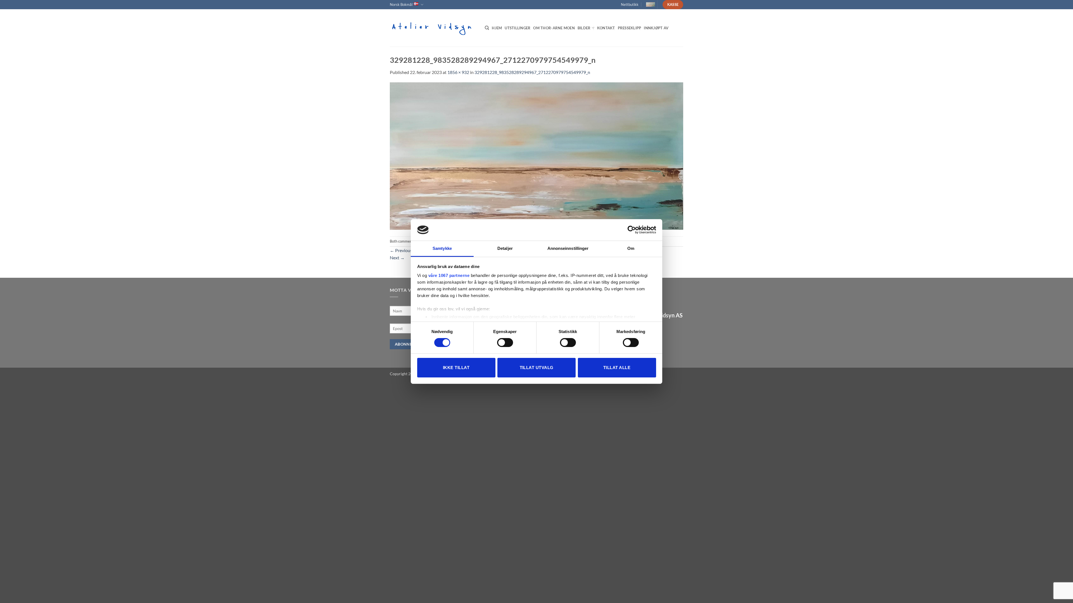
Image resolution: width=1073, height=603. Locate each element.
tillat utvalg (537, 367)
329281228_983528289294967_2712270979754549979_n (532, 72)
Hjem (497, 28)
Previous (401, 250)
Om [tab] (630, 248)
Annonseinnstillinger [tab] (568, 248)
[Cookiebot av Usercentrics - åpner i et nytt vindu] (631, 230)
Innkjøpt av (656, 28)
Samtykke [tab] (442, 248)
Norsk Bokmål (401, 4)
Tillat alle (616, 367)
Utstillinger (517, 28)
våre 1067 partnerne (449, 275)
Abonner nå (408, 344)
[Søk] (487, 28)
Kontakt (606, 28)
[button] (648, 4)
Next (397, 257)
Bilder (584, 28)
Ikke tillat (456, 367)
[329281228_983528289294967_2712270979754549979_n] (536, 155)
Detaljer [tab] (505, 248)
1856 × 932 (458, 72)
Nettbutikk (629, 4)
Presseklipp (629, 28)
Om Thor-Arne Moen (554, 28)
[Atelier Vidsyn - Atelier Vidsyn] (433, 28)
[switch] (505, 342)
